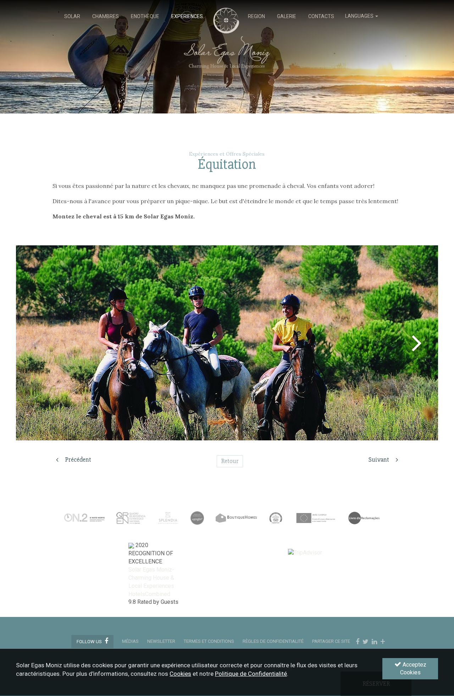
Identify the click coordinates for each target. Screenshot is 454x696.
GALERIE (286, 16)
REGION (256, 16)
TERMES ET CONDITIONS (209, 641)
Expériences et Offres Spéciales (227, 154)
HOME (225, 16)
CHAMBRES (105, 16)
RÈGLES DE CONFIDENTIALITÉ (273, 641)
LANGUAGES (360, 16)
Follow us (90, 641)
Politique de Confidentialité (251, 674)
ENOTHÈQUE (145, 16)
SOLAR (72, 16)
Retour (230, 461)
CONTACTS (321, 16)
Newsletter (161, 641)
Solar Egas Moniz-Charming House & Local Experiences (151, 577)
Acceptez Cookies (413, 668)
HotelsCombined (149, 594)
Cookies (180, 674)
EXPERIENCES (187, 16)
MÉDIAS (130, 641)
